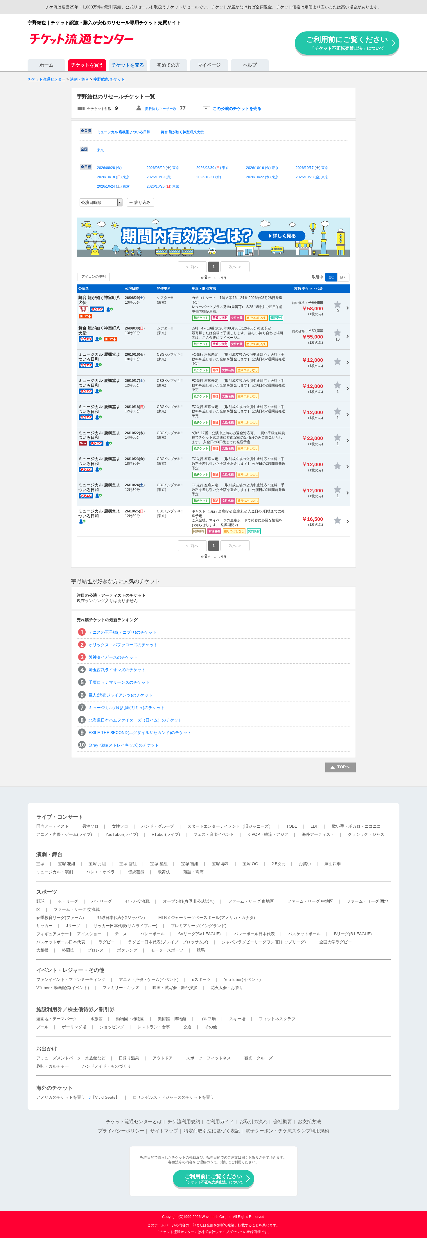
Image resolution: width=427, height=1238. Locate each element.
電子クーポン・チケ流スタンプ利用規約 (287, 1130)
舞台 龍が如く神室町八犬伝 (182, 132)
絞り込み (142, 202)
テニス (121, 933)
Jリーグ (73, 925)
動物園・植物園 (130, 1018)
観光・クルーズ (258, 1058)
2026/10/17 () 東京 (312, 168)
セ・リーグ (68, 901)
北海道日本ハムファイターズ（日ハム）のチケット (135, 720)
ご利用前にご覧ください (347, 43)
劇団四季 (332, 863)
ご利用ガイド (220, 1121)
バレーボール (152, 933)
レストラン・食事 (153, 1027)
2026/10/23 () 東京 (312, 177)
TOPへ (343, 767)
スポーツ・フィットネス (208, 1058)
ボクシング (127, 950)
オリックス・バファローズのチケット (123, 644)
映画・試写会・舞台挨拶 (174, 987)
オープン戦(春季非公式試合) (189, 901)
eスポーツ (201, 979)
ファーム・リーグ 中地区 (310, 901)
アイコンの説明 (93, 277)
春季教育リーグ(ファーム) (60, 917)
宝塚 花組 (66, 863)
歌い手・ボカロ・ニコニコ (356, 826)
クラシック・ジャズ (366, 834)
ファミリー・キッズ (121, 987)
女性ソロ (120, 826)
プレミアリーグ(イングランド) (199, 925)
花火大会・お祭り (227, 987)
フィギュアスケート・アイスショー (68, 933)
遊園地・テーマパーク (56, 1018)
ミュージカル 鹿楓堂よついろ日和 (123, 132)
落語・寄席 (193, 872)
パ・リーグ (102, 901)
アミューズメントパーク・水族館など (70, 1058)
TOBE (291, 826)
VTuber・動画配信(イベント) (62, 987)
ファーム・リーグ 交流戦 (77, 909)
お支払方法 (309, 1121)
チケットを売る (128, 65)
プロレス (95, 950)
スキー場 (237, 1018)
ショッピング (112, 1027)
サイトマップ (164, 1130)
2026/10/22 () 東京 (262, 177)
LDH (315, 826)
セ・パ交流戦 (137, 901)
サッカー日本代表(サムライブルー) (125, 925)
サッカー (44, 925)
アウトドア (162, 1058)
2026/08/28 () (109, 168)
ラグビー (106, 942)
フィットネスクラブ (277, 1018)
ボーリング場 (74, 1027)
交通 (187, 1027)
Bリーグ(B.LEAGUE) (353, 933)
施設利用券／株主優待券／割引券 (75, 1009)
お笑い (305, 863)
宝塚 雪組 (128, 863)
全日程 (86, 167)
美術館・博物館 (172, 1018)
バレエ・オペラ (100, 872)
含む (331, 277)
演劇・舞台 (49, 854)
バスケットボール (304, 933)
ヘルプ (250, 65)
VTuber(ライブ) (166, 834)
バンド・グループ (157, 826)
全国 (84, 149)
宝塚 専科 (220, 863)
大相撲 (42, 950)
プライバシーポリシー (121, 1130)
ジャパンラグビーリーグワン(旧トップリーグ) (264, 942)
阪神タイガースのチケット (113, 657)
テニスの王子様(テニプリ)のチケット (123, 632)
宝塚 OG (250, 863)
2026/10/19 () (159, 177)
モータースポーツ (167, 950)
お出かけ (46, 1049)
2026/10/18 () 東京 (113, 177)
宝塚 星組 (159, 863)
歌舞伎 (164, 872)
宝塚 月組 (97, 863)
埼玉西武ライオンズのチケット (117, 669)
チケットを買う (87, 65)
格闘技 (68, 950)
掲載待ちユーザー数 (160, 109)
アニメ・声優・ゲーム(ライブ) (64, 834)
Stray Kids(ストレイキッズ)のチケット (124, 745)
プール (42, 1027)
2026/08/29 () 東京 (163, 168)
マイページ (209, 65)
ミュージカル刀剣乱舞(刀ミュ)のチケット (127, 707)
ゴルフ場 (208, 1018)
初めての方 (168, 65)
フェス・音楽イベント (213, 834)
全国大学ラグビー (335, 942)
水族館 (96, 1018)
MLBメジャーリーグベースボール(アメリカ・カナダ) (206, 917)
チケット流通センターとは (134, 1121)
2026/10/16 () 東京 (262, 168)
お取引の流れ (254, 1121)
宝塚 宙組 (189, 863)
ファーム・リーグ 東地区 (251, 901)
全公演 (86, 131)
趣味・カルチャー (52, 1066)
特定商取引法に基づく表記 (212, 1130)
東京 (100, 150)
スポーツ (46, 892)
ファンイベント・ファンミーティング (70, 979)
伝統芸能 (136, 872)
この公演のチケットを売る (237, 108)
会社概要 (282, 1121)
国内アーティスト (52, 826)
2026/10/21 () (208, 177)
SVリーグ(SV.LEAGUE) (199, 933)
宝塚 (40, 863)
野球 (40, 901)
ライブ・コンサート (59, 817)
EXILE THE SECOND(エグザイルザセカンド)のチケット (140, 732)
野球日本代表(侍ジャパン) (121, 917)
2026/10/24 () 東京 (113, 186)
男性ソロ (90, 826)
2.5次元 (279, 863)
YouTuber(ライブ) (121, 834)
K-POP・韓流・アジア (267, 834)
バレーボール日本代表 (254, 933)
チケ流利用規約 (184, 1121)
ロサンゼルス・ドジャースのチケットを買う (173, 1097)
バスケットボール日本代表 (60, 942)
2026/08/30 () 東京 (212, 168)
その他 (211, 1027)
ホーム (46, 65)
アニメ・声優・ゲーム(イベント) (149, 979)
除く (343, 277)
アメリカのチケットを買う (60, 1097)
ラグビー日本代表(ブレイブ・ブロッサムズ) (168, 942)
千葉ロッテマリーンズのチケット (119, 682)
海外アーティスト (318, 834)
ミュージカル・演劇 (54, 872)
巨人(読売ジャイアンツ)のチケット (120, 695)
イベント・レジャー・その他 (70, 970)
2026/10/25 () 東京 (163, 186)
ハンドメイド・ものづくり (106, 1066)
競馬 (201, 950)
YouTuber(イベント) (242, 979)
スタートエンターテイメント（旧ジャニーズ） (230, 826)
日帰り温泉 (129, 1058)
